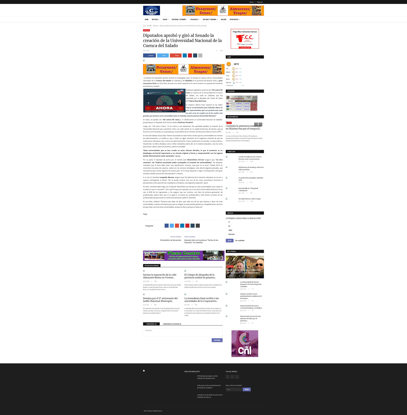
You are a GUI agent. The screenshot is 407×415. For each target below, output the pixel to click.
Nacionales (155, 26)
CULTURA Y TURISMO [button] (209, 19)
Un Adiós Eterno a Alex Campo (250, 199)
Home (146, 19)
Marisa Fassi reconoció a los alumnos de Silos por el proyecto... (250, 318)
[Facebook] (167, 226)
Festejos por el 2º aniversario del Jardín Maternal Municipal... (160, 299)
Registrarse (260, 2)
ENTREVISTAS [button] (234, 19)
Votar (229, 240)
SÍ (229, 222)
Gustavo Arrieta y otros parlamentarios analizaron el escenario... (251, 296)
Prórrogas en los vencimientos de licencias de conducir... (209, 387)
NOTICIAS (149, 26)
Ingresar (252, 2)
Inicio (144, 26)
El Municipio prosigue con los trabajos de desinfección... (207, 377)
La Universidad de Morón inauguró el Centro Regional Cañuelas (250, 284)
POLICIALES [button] (194, 19)
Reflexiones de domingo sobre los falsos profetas (251, 168)
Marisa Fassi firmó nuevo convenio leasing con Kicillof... (251, 307)
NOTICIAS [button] (155, 19)
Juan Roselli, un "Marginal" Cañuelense (248, 189)
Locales (229, 123)
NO (229, 226)
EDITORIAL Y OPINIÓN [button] (179, 19)
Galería (223, 19)
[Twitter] (172, 226)
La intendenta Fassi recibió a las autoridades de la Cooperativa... (201, 299)
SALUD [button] (165, 19)
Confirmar (217, 340)
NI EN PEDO (232, 234)
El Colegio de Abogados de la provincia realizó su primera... (200, 276)
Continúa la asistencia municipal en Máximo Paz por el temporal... (243, 127)
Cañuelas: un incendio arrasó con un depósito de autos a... (209, 396)
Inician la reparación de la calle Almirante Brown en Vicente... (159, 276)
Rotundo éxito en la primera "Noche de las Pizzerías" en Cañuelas (201, 241)
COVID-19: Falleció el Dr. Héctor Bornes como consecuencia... (250, 158)
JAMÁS (230, 230)
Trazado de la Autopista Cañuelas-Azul (251, 179)
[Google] (177, 226)
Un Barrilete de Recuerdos (170, 240)
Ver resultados (240, 240)
